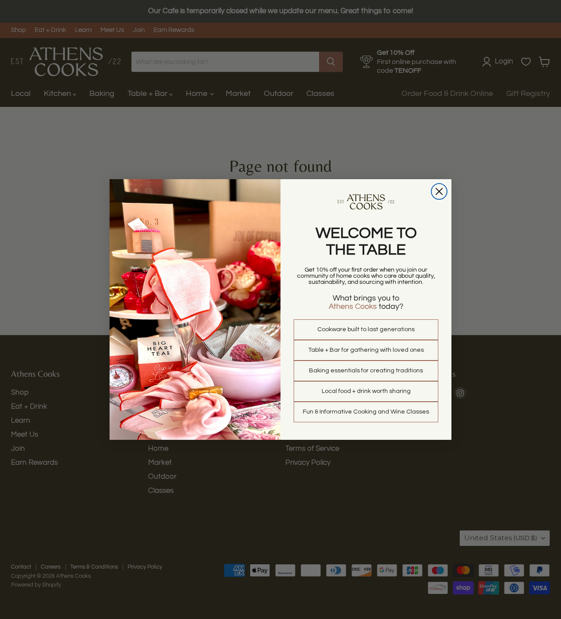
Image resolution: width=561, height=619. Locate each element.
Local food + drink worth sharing (366, 391)
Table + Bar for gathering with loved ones (366, 350)
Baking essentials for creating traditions (366, 371)
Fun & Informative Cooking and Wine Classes (366, 412)
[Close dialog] (439, 191)
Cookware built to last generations (366, 329)
